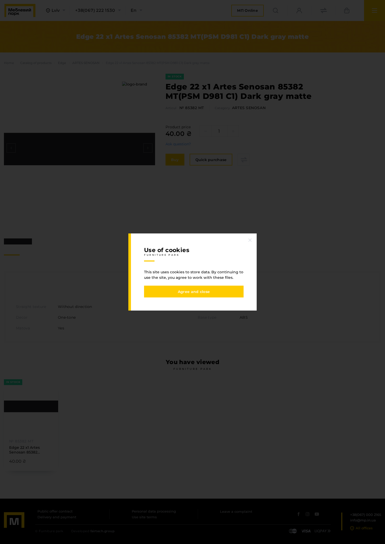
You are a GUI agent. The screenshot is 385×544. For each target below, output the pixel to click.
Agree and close (194, 291)
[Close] (250, 240)
